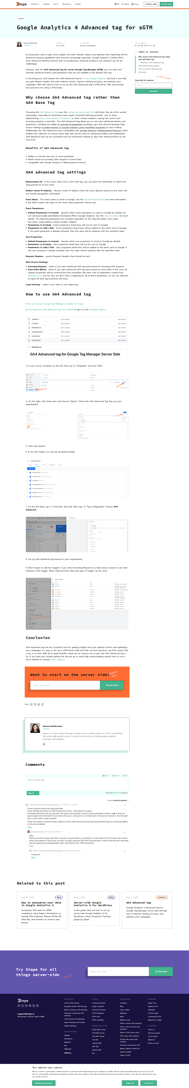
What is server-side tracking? (131, 1023)
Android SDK (97, 1043)
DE (145, 46)
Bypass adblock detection (130, 1048)
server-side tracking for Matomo (55, 118)
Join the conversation (88, 46)
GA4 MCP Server (98, 1036)
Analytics (21, 18)
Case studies (125, 1010)
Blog (121, 1006)
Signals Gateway (70, 1026)
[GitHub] (30, 1005)
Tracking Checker (98, 1003)
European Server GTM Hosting (75, 1006)
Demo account (153, 1043)
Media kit (151, 1040)
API (93, 1053)
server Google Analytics (94, 78)
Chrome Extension (99, 1010)
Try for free (166, 4)
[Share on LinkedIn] (38, 705)
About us (151, 1029)
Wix (65, 1045)
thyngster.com (35, 275)
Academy (123, 1003)
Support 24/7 (153, 1006)
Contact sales (151, 4)
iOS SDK (95, 1040)
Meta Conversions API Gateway (75, 1010)
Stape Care (152, 1003)
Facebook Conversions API (130, 1045)
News (122, 1016)
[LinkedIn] (33, 1005)
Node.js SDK (96, 1050)
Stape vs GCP (125, 1055)
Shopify (67, 1035)
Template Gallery (97, 309)
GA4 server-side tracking (129, 1036)
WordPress (68, 1039)
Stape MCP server (99, 1029)
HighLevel (67, 1049)
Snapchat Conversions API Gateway (74, 1014)
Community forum (154, 1016)
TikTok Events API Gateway (74, 1019)
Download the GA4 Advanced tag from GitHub (51, 309)
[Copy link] (42, 705)
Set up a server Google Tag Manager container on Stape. (56, 303)
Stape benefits (125, 1052)
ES (136, 46)
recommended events (94, 199)
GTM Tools (96, 1016)
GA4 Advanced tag (49, 112)
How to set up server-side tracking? (130, 1028)
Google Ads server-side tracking (129, 1040)
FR (154, 46)
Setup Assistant (98, 1006)
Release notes (125, 1020)
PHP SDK (95, 1046)
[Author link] (44, 744)
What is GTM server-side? (129, 1032)
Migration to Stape (155, 1020)
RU (142, 46)
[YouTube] (26, 1005)
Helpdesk (151, 1010)
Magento (67, 1042)
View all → (68, 1053)
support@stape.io (26, 1014)
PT (148, 46)
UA (139, 46)
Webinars (123, 1013)
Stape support (58, 659)
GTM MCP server (98, 1033)
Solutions (46, 4)
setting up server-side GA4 (81, 112)
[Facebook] (19, 1005)
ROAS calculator (98, 1020)
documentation (111, 215)
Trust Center (153, 1036)
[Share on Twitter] (35, 705)
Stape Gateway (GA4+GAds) (74, 1022)
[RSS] (37, 1005)
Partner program (154, 1033)
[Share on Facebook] (31, 705)
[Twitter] (22, 1005)
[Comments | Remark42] (77, 818)
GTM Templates (98, 1013)
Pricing (78, 4)
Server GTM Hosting (71, 1003)
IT (151, 46)
